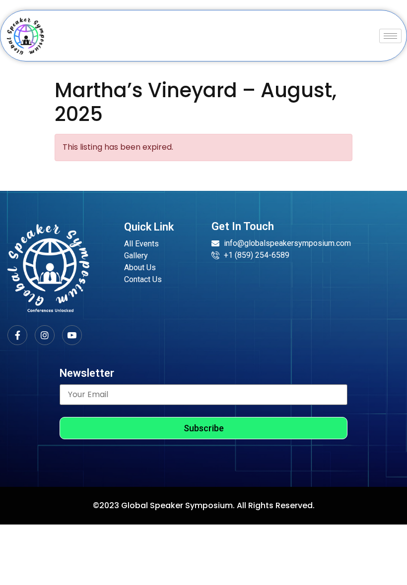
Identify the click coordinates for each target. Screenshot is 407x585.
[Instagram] (45, 335)
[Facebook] (17, 335)
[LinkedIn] (72, 335)
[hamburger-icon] (390, 36)
